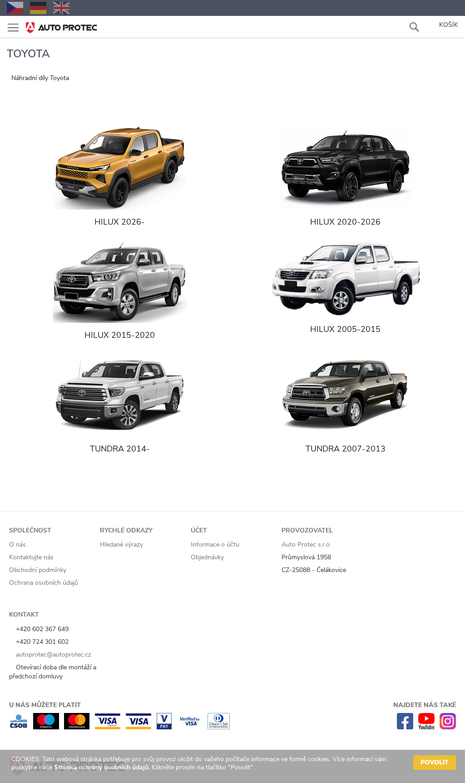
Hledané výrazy (121, 544)
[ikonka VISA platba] (138, 727)
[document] (233, 766)
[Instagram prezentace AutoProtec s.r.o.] (448, 727)
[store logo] (61, 25)
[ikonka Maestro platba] (46, 727)
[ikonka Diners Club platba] (219, 727)
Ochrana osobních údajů (43, 582)
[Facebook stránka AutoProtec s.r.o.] (405, 727)
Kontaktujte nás (31, 557)
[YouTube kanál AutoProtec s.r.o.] (426, 727)
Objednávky (207, 557)
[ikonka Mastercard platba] (76, 727)
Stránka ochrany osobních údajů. (102, 767)
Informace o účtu (215, 544)
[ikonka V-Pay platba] (164, 727)
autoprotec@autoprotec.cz (52, 654)
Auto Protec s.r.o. (306, 544)
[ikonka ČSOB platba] (18, 727)
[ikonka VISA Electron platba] (107, 727)
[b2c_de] (38, 8)
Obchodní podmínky (37, 570)
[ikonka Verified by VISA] (190, 727)
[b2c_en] (61, 8)
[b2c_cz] (15, 8)
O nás (17, 544)
